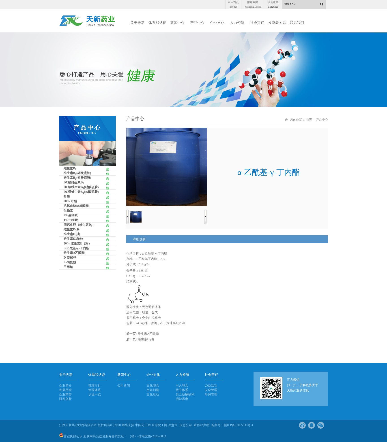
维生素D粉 (72, 230)
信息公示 (185, 425)
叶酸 (67, 196)
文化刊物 (152, 390)
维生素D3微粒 (73, 238)
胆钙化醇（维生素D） (79, 225)
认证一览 (94, 394)
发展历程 (65, 390)
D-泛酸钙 (70, 257)
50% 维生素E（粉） (78, 243)
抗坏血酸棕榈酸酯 (76, 206)
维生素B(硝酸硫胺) (77, 173)
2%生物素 (71, 215)
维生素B (70, 169)
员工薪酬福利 (185, 394)
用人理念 (182, 385)
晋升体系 (182, 390)
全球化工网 (159, 425)
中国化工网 (143, 425)
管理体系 (94, 390)
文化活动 (152, 394)
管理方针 (94, 385)
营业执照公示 (73, 436)
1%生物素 (71, 220)
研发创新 (65, 399)
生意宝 (173, 425)
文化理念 (152, 385)
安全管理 (211, 390)
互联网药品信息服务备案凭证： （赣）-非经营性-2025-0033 (124, 436)
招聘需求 (182, 399)
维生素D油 (72, 234)
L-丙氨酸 (70, 262)
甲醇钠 (68, 267)
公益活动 (211, 385)
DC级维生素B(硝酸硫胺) (81, 187)
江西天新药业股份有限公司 (78, 425)
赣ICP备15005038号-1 (238, 425)
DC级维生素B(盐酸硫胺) (81, 192)
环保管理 (211, 394)
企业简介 (65, 385)
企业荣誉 (65, 394)
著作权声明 (201, 425)
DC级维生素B (74, 183)
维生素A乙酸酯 (74, 253)
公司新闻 (123, 385)
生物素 (68, 210)
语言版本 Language (273, 2)
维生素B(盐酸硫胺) (77, 178)
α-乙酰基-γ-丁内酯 (76, 248)
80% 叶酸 (70, 201)
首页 (309, 119)
